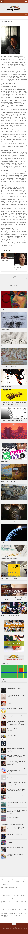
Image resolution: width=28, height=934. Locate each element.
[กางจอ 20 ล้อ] (14, 451)
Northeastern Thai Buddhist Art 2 (10, 366)
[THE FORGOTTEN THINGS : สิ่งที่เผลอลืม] (3, 697)
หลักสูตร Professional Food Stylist (10, 615)
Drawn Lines (4, 346)
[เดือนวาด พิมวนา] (20, 259)
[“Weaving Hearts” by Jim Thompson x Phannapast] (3, 750)
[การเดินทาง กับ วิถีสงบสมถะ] (14, 472)
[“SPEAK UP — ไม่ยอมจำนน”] (3, 703)
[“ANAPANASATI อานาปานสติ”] (3, 743)
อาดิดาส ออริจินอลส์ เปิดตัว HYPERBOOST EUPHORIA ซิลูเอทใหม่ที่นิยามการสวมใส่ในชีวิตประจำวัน (16, 763)
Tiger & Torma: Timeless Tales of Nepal (16, 728)
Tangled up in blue (6, 502)
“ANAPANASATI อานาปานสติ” (13, 742)
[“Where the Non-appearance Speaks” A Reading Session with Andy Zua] (3, 818)
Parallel (3, 309)
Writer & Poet (4, 17)
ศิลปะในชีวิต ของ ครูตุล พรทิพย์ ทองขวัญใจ (16, 847)
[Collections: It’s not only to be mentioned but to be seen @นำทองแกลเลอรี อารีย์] (14, 395)
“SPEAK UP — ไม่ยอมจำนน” (13, 701)
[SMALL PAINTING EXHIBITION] (14, 569)
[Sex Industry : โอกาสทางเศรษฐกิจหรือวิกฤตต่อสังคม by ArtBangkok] (3, 784)
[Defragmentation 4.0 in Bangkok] (3, 690)
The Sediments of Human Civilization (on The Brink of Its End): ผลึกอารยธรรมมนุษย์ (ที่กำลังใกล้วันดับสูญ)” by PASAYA (17, 810)
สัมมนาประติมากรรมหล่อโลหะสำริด (10, 522)
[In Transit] (14, 532)
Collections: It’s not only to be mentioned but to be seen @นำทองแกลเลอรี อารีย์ (14, 403)
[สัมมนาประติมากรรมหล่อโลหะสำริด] (14, 512)
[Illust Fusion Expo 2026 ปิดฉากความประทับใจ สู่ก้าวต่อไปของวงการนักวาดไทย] (3, 757)
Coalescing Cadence (11, 735)
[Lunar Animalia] (14, 431)
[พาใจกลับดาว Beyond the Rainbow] (3, 710)
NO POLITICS (4, 679)
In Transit (3, 542)
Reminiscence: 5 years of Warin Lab (15, 795)
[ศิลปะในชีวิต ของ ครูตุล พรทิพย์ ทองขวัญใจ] (3, 849)
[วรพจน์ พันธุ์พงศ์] (7, 256)
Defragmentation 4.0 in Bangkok (14, 688)
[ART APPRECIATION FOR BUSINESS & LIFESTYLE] (3, 842)
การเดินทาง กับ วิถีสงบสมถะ (8, 481)
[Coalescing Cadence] (3, 737)
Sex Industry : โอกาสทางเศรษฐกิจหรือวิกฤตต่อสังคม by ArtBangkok (16, 783)
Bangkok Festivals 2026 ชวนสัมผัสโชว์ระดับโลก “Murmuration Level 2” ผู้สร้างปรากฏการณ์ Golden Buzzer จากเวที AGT (16, 723)
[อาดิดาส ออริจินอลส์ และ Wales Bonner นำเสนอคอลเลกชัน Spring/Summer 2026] (3, 791)
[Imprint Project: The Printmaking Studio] (3, 716)
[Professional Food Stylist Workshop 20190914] (3, 856)
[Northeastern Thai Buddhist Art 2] (14, 356)
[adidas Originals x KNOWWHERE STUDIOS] (3, 777)
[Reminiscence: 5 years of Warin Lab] (3, 797)
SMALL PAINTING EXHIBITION (9, 579)
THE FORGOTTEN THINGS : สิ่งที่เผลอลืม (16, 695)
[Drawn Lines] (14, 338)
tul (3, 24)
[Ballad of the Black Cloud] (14, 377)
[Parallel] (14, 299)
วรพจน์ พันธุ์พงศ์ (4, 260)
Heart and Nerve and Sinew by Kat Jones (11, 420)
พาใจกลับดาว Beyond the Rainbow (14, 708)
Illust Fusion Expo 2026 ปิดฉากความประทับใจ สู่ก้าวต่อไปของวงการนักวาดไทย (16, 755)
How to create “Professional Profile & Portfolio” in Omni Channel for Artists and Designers (14, 598)
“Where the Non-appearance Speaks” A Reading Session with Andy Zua (16, 816)
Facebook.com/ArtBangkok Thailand (9, 888)
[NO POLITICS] (14, 671)
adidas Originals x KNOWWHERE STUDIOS (16, 776)
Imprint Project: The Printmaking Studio (16, 715)
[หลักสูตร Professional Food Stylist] (14, 608)
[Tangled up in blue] (14, 492)
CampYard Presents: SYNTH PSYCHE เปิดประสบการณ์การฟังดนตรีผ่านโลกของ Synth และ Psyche (16, 770)
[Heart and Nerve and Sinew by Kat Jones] (14, 413)
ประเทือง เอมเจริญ (5, 329)
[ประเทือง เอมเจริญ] (14, 320)
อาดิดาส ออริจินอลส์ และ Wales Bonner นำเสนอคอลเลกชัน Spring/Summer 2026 (16, 790)
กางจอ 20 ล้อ (4, 461)
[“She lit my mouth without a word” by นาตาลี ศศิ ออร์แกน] (3, 804)
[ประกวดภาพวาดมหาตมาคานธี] (14, 551)
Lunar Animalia (5, 441)
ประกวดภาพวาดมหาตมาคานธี (9, 558)
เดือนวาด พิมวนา (17, 267)
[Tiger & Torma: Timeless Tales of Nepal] (3, 730)
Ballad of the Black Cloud (7, 386)
